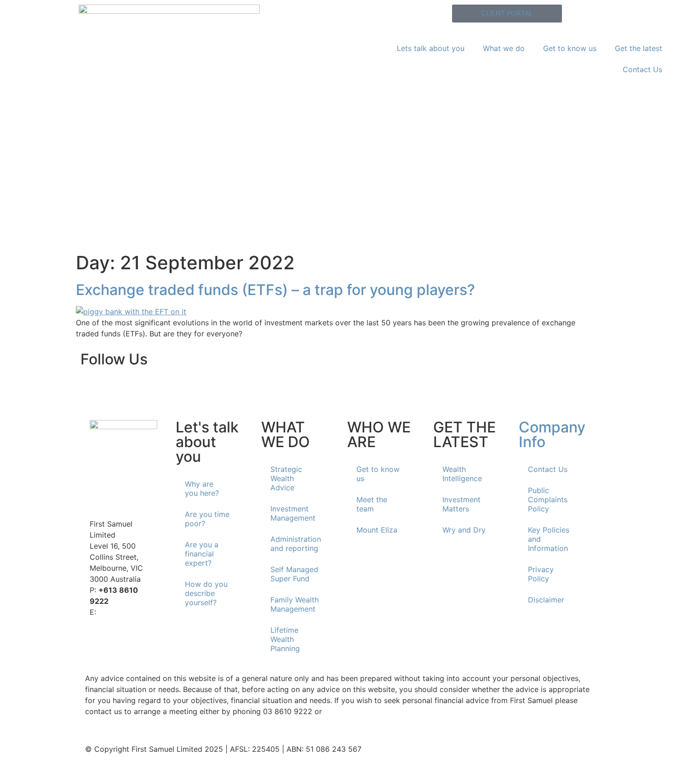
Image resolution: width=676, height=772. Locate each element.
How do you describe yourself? (206, 593)
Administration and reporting (295, 543)
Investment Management (292, 513)
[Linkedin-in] (91, 387)
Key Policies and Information (548, 539)
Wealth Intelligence (462, 474)
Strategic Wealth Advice (286, 478)
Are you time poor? (207, 519)
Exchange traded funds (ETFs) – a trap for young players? (275, 290)
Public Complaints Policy (547, 499)
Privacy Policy (541, 574)
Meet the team (371, 504)
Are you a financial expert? (201, 554)
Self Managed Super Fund (294, 574)
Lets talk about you (430, 48)
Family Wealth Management (294, 604)
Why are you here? (202, 488)
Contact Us (642, 69)
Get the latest (638, 48)
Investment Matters (461, 504)
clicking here (346, 711)
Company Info (552, 434)
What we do (504, 48)
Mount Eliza (376, 529)
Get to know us (569, 48)
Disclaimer (546, 599)
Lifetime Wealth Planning (285, 639)
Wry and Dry (464, 529)
